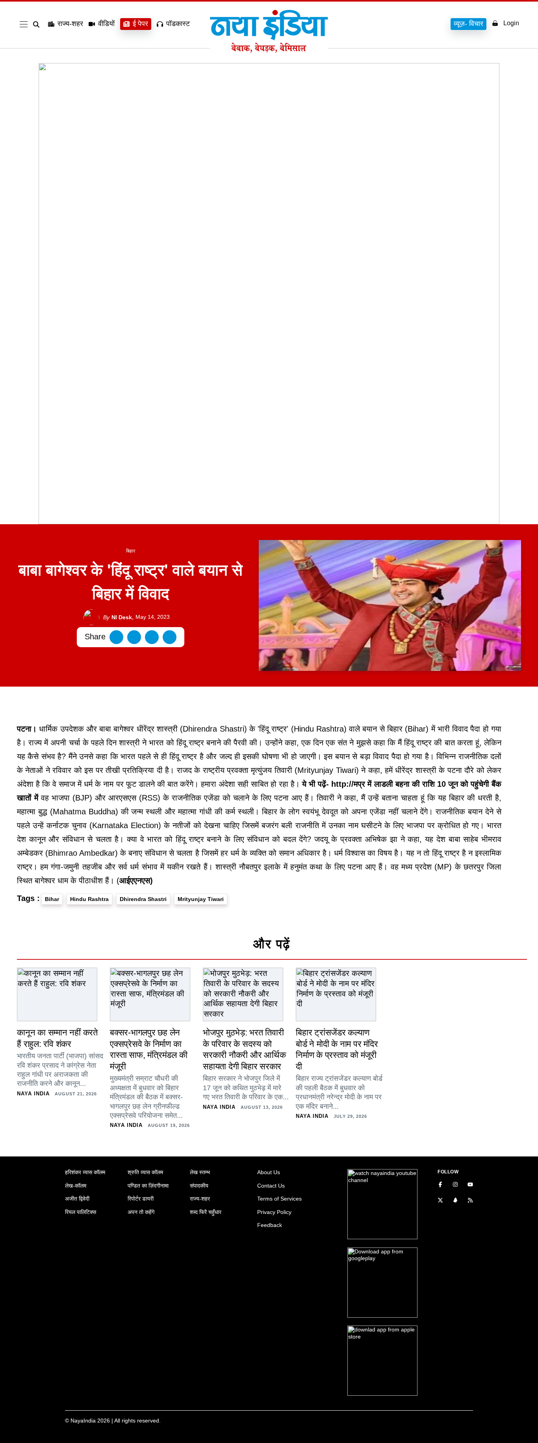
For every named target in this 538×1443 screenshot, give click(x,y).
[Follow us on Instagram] (455, 1185)
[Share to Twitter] (134, 637)
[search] (38, 24)
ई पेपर (140, 24)
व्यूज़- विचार (468, 24)
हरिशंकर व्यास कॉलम (85, 1172)
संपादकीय (199, 1185)
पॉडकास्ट (178, 24)
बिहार (130, 551)
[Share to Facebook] (116, 637)
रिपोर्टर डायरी (141, 1198)
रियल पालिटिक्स (80, 1212)
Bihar (52, 899)
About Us (268, 1172)
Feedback (269, 1225)
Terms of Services (279, 1198)
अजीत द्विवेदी (77, 1198)
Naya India (33, 1094)
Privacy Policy (274, 1212)
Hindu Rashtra (89, 899)
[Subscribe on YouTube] (470, 1185)
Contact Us (271, 1185)
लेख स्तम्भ (200, 1172)
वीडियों (106, 24)
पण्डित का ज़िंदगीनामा (148, 1185)
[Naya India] (269, 50)
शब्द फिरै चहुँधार (205, 1212)
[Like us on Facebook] (440, 1185)
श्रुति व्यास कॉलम (145, 1172)
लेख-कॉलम (75, 1185)
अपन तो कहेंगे (141, 1212)
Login (511, 23)
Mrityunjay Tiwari (201, 899)
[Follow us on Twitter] (440, 1201)
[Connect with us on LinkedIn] (455, 1201)
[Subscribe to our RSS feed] (470, 1201)
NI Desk (117, 617)
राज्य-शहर (70, 24)
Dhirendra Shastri (143, 899)
